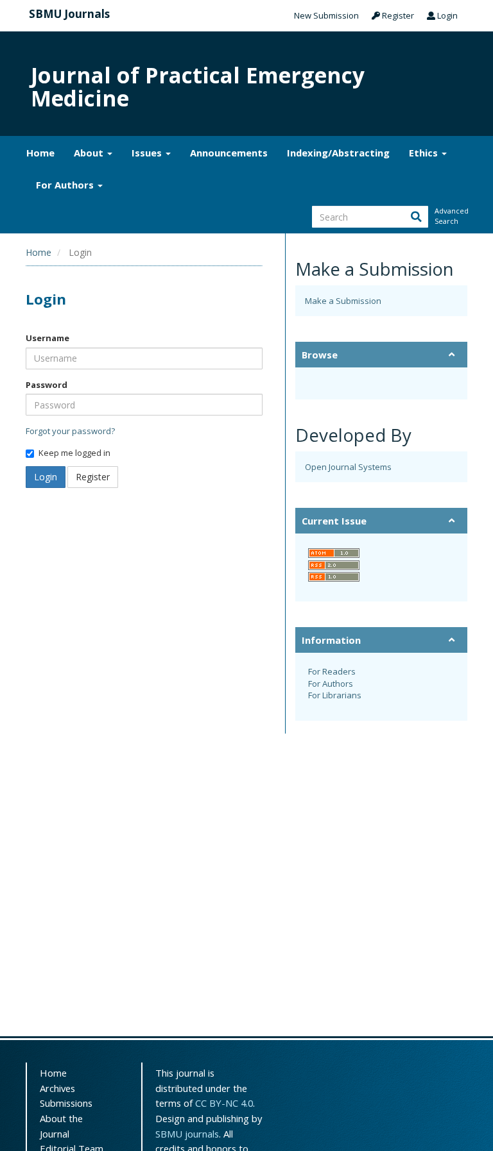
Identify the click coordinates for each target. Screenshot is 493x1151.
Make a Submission (343, 301)
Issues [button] (148, 152)
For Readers (332, 671)
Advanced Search (451, 216)
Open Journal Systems (348, 467)
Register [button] (93, 477)
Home (40, 152)
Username (47, 338)
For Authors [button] (66, 184)
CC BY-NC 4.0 (224, 1102)
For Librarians (334, 695)
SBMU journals (187, 1133)
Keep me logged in (74, 452)
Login (446, 15)
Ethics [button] (424, 152)
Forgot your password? (70, 431)
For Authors (330, 683)
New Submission (326, 15)
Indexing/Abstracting (338, 152)
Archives (57, 1088)
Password (46, 385)
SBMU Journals (69, 13)
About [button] (90, 152)
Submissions (66, 1102)
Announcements (229, 152)
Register (397, 15)
